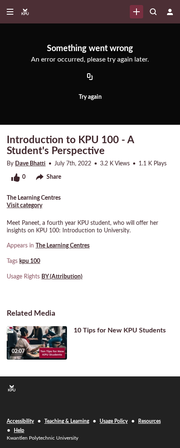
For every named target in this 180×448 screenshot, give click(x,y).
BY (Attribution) (61, 277)
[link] (136, 11)
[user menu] (170, 11)
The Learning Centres (63, 246)
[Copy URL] (90, 77)
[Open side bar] (10, 11)
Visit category (24, 206)
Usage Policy (114, 421)
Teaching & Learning (66, 421)
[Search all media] (153, 11)
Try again (90, 97)
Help (19, 430)
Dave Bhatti (30, 164)
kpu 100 (29, 261)
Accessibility (20, 421)
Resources (149, 421)
